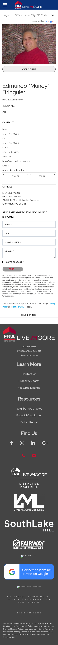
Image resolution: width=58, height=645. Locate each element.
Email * (8, 233)
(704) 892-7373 (10, 151)
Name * (8, 224)
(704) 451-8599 (10, 133)
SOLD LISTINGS (29, 315)
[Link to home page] (29, 5)
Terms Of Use (16, 597)
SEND (12, 269)
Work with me (29, 69)
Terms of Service (19, 307)
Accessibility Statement (25, 600)
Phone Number (13, 242)
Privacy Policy (38, 597)
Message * (10, 251)
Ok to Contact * (15, 262)
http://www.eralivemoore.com (17, 161)
